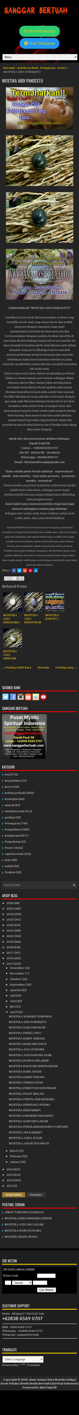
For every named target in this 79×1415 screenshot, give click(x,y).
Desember (17, 968)
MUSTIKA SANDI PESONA (27, 1077)
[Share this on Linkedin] (36, 570)
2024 (10, 914)
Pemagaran (47, 67)
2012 (10, 1180)
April (13, 1012)
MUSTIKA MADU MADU (21, 1236)
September (18, 984)
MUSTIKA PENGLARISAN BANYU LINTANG (38, 1126)
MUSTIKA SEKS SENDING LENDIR (28, 1218)
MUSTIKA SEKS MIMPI (25, 1110)
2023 (10, 919)
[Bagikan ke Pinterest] (22, 578)
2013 (10, 1174)
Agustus (15, 990)
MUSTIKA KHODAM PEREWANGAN (33, 1066)
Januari (15, 1162)
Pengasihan (12, 829)
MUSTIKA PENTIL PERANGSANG (31, 1099)
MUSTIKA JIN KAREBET (25, 1132)
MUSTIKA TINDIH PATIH (26, 1082)
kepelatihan (13, 780)
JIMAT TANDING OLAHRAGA (24, 1212)
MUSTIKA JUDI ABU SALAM (24, 1224)
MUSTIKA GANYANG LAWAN (28, 1121)
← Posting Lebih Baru (16, 667)
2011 (10, 1185)
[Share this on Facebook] (14, 570)
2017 (10, 952)
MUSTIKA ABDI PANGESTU (22, 80)
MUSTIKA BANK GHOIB (25, 1071)
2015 (10, 963)
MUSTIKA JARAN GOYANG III (29, 1143)
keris (8, 786)
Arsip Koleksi (13, 1194)
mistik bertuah (14, 811)
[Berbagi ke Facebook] (18, 578)
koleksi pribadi (28, 67)
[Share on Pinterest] (30, 570)
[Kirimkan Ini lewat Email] (6, 578)
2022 (10, 925)
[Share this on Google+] (25, 570)
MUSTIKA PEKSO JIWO (25, 1033)
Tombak (10, 872)
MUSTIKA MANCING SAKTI (28, 1044)
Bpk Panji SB (48, 1387)
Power (61, 67)
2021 (10, 930)
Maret (14, 1150)
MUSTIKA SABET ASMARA (27, 1038)
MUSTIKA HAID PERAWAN (27, 1027)
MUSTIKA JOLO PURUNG (26, 1049)
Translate (33, 1365)
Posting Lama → (66, 667)
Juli (13, 995)
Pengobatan (13, 841)
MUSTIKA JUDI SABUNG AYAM (30, 1055)
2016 (10, 958)
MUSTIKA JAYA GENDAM (10, 655)
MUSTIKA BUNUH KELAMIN (29, 1060)
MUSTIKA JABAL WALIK (25, 1137)
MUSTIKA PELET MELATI (26, 1093)
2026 (10, 903)
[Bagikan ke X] (14, 578)
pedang (10, 817)
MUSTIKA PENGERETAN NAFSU (31, 1115)
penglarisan (13, 835)
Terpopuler (35, 1194)
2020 (10, 936)
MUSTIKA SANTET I (52, 617)
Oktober (16, 979)
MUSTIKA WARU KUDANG (23, 1230)
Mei (13, 1006)
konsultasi (12, 799)
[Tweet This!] (19, 570)
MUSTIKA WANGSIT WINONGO (30, 1016)
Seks (8, 860)
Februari (16, 1156)
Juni (13, 1001)
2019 (10, 941)
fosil (8, 774)
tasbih (9, 866)
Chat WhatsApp (41, 31)
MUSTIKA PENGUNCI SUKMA (29, 1104)
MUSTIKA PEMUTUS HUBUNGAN (32, 1088)
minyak (10, 805)
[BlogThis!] (10, 578)
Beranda (9, 67)
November (17, 973)
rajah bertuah (14, 854)
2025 (10, 908)
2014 (10, 1169)
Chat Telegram (41, 43)
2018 (10, 947)
